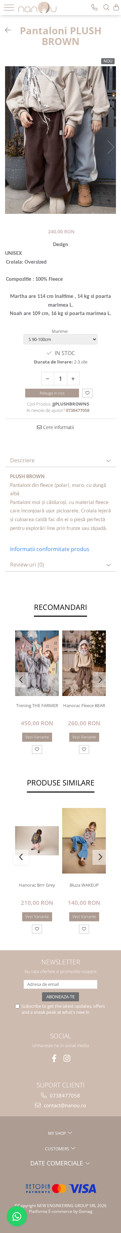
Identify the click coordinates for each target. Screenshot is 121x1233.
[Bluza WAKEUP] (84, 841)
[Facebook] (54, 1058)
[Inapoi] (5, 30)
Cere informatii (58, 427)
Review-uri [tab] (27, 564)
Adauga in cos (52, 393)
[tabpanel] (60, 140)
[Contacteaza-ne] (94, 7)
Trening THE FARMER (37, 705)
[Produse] (9, 7)
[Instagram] (67, 1058)
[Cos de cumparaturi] (116, 7)
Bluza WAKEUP (84, 885)
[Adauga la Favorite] (37, 749)
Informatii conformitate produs (49, 549)
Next (110, 147)
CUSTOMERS (57, 1149)
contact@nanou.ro (64, 1105)
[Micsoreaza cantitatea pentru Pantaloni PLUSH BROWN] (47, 378)
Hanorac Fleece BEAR (84, 705)
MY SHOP (57, 1133)
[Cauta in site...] (107, 7)
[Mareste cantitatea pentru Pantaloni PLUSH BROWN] (73, 378)
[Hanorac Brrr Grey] (37, 840)
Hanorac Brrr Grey (37, 885)
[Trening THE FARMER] (37, 663)
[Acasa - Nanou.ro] (39, 6)
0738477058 (64, 1095)
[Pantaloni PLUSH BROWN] (60, 140)
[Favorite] (87, 393)
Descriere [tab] (22, 460)
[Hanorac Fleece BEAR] (84, 663)
